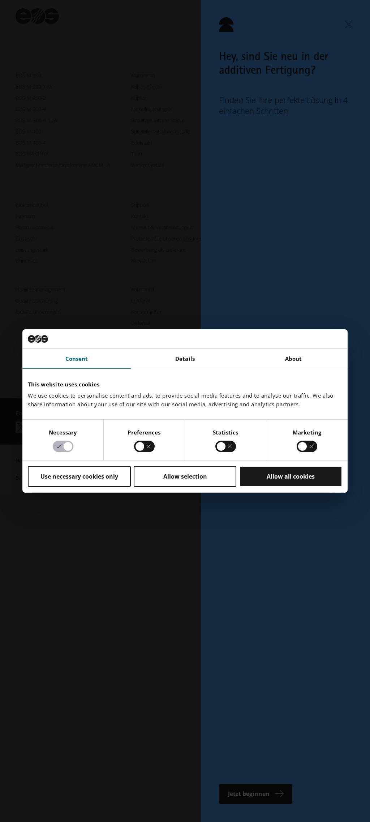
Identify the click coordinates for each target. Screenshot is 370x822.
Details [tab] (185, 358)
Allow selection (185, 476)
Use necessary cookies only (79, 476)
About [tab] (293, 358)
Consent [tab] (76, 358)
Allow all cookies (291, 476)
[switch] (144, 446)
